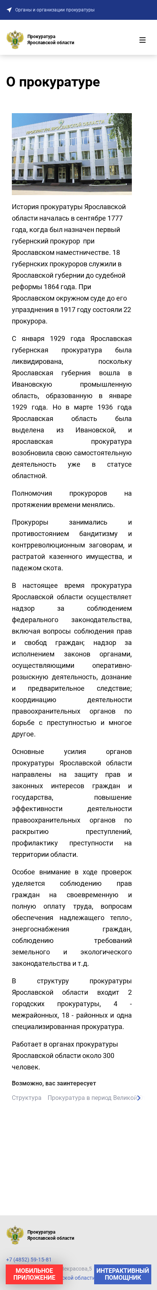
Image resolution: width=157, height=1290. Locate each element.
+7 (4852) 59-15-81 (29, 1259)
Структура (27, 1097)
